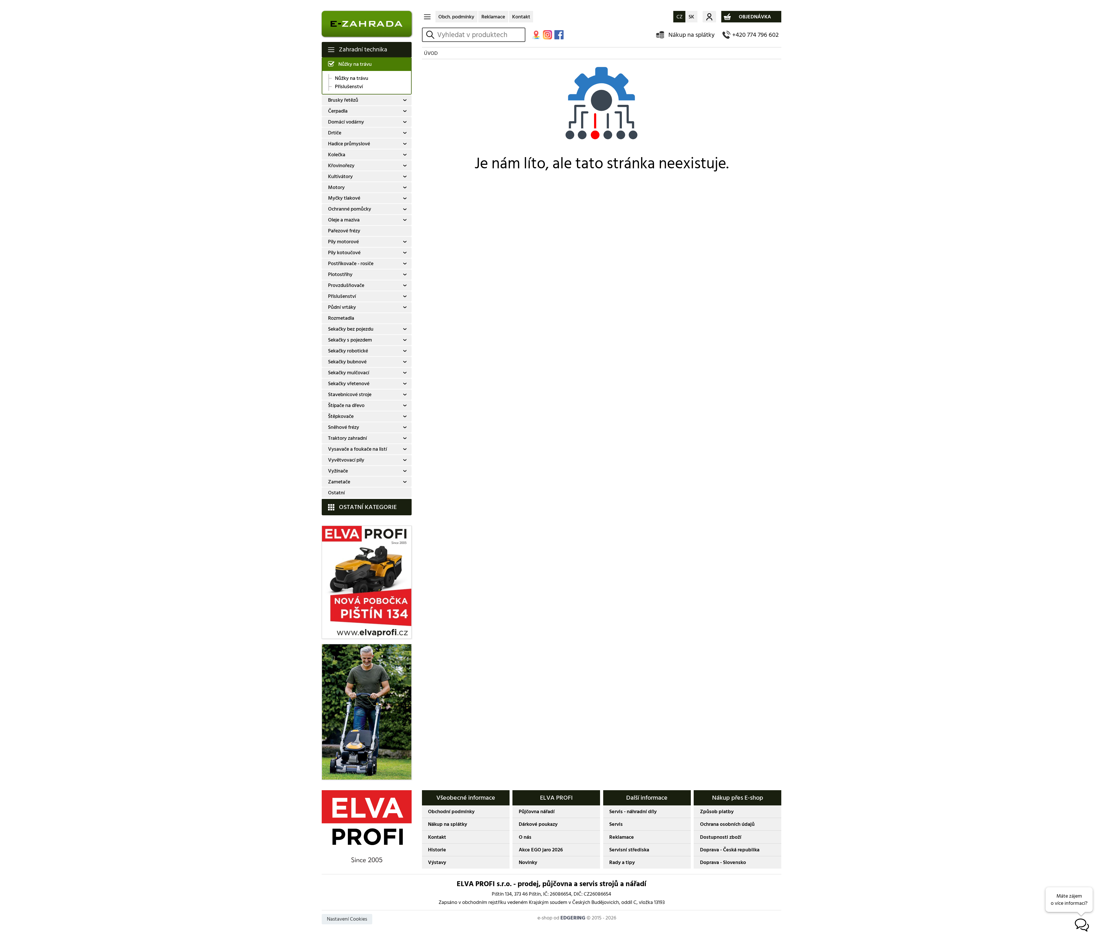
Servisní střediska (629, 850)
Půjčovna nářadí (537, 811)
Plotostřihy (340, 274)
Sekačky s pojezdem (350, 340)
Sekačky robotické (348, 351)
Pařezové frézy (344, 231)
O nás (525, 837)
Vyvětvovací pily (346, 460)
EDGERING (572, 918)
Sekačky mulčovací (348, 373)
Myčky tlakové (344, 198)
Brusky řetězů (343, 100)
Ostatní (336, 493)
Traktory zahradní (347, 438)
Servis (616, 824)
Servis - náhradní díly (633, 811)
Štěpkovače (341, 416)
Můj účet (709, 16)
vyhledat (431, 35)
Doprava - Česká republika (729, 850)
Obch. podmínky (456, 17)
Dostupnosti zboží (720, 837)
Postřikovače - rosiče (350, 263)
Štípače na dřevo (346, 405)
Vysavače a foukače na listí (357, 449)
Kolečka (336, 155)
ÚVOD (431, 53)
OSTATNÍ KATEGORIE (368, 507)
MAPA (536, 34)
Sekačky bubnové (347, 362)
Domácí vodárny (346, 122)
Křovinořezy (341, 165)
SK (691, 17)
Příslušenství (349, 86)
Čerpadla (338, 111)
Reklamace (493, 17)
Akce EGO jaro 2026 (541, 850)
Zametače (339, 482)
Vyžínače (338, 471)
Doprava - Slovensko (723, 862)
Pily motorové (343, 242)
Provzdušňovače (346, 285)
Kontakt (521, 17)
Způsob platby (717, 811)
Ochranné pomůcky (349, 209)
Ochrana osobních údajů (727, 824)
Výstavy (437, 862)
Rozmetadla (341, 318)
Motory (336, 187)
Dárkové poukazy (538, 824)
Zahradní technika (363, 50)
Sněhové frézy (343, 427)
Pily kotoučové (344, 252)
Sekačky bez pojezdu (350, 329)
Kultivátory (340, 176)
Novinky (528, 862)
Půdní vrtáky (342, 307)
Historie (437, 850)
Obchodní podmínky (451, 811)
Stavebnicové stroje (349, 394)
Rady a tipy (622, 862)
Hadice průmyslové (349, 144)
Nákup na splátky (691, 35)
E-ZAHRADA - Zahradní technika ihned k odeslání (367, 24)
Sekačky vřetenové (348, 383)
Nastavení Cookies (347, 919)
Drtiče (334, 133)
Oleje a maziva (344, 220)
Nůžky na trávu (355, 64)
